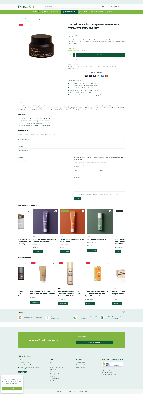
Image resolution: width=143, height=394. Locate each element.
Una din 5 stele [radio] (82, 166)
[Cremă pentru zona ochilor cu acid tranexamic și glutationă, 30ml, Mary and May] (116, 221)
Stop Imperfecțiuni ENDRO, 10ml (89, 239)
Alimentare (55, 11)
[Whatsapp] (26, 372)
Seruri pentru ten (81, 242)
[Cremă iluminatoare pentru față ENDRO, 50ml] (62, 221)
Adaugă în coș (100, 54)
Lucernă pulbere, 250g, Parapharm (33, 317)
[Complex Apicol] (105, 288)
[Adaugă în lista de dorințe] (45, 211)
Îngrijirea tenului (95, 66)
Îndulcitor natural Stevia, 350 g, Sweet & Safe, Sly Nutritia (114, 317)
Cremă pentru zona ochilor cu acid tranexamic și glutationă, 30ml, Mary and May (116, 241)
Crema (104, 297)
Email (102, 170)
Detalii (107, 251)
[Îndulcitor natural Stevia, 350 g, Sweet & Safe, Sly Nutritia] (102, 317)
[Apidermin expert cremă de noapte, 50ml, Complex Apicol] (116, 273)
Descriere (20, 102)
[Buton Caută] (98, 6)
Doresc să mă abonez (94, 342)
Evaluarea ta (77, 166)
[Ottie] (50, 288)
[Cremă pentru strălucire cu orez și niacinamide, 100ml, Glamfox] (34, 273)
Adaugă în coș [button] (27, 251)
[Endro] (23, 236)
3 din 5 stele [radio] (85, 166)
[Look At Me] (77, 288)
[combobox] (70, 7)
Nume (76, 170)
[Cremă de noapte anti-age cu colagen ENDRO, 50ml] (34, 221)
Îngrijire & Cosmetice (70, 11)
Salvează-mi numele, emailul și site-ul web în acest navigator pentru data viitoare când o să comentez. (98, 194)
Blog (110, 11)
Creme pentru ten (26, 245)
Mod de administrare (23, 143)
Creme (75, 66)
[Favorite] (121, 6)
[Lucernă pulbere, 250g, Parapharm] (20, 317)
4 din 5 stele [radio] (87, 166)
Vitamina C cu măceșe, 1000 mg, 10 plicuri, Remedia (88, 317)
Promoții (36, 11)
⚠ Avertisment (21, 154)
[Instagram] (21, 372)
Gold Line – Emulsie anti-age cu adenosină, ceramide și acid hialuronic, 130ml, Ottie (61, 293)
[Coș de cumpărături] (124, 6)
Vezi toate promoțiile (71, 2)
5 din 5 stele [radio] (89, 166)
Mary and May (75, 68)
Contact (21, 359)
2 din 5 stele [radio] (84, 166)
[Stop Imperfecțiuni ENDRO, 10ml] (89, 221)
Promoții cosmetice (112, 66)
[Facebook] (19, 372)
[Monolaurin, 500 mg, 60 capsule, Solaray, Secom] (47, 317)
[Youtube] (24, 372)
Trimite (77, 198)
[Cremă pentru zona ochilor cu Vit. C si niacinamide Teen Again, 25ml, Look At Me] (88, 273)
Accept (12, 388)
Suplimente (84, 11)
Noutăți (46, 11)
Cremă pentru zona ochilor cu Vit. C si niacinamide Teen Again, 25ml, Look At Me (87, 293)
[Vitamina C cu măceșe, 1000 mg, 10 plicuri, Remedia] (75, 317)
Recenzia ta (77, 177)
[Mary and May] (70, 32)
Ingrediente (21, 146)
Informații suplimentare (23, 139)
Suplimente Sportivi (98, 11)
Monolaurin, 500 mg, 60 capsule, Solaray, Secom (59, 317)
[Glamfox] (23, 288)
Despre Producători (23, 150)
